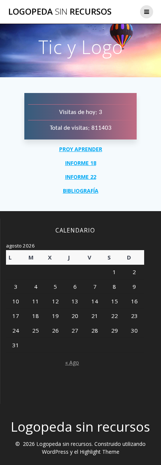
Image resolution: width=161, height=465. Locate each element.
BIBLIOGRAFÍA (80, 190)
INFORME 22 (80, 176)
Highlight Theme (99, 451)
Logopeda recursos (60, 12)
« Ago (72, 362)
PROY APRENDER (80, 149)
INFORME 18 (80, 162)
